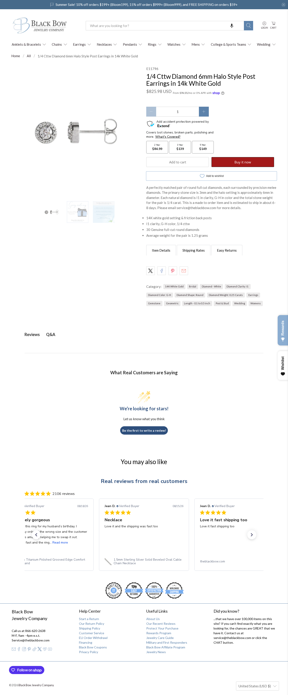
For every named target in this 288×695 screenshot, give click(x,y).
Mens (195, 44)
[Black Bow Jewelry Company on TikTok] (34, 650)
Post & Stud (222, 303)
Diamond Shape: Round (190, 294)
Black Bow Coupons (93, 647)
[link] (48, 561)
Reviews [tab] (32, 334)
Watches (173, 44)
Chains (57, 44)
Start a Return (89, 619)
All (29, 56)
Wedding (263, 44)
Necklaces (104, 44)
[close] (283, 4)
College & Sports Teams (228, 44)
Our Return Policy (91, 623)
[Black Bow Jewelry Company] (45, 25)
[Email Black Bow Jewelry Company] (14, 650)
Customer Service (91, 633)
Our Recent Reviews (161, 623)
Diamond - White (211, 286)
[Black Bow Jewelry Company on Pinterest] (29, 650)
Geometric (172, 303)
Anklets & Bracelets (26, 44)
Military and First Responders (166, 642)
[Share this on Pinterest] (173, 270)
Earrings (79, 44)
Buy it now (242, 162)
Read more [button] (60, 542)
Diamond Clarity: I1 (238, 286)
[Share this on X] (150, 270)
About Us (153, 619)
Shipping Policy (89, 628)
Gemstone (154, 303)
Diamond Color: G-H (159, 294)
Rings (152, 44)
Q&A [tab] (50, 334)
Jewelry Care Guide (160, 638)
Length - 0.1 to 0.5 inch (197, 303)
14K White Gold (174, 286)
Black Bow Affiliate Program (165, 647)
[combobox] (165, 25)
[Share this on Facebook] (161, 270)
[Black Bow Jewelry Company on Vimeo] (45, 650)
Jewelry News (156, 652)
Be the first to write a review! (144, 430)
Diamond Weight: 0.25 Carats (226, 294)
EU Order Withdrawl (93, 638)
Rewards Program (158, 633)
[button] (231, 25)
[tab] (161, 250)
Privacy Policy (88, 652)
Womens (255, 303)
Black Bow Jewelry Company (36, 685)
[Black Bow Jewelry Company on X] (40, 650)
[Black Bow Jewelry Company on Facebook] (19, 650)
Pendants (130, 44)
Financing (85, 642)
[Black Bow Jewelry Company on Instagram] (24, 650)
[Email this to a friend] (184, 270)
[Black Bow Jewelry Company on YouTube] (50, 650)
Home (15, 56)
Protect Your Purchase (162, 628)
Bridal (192, 286)
